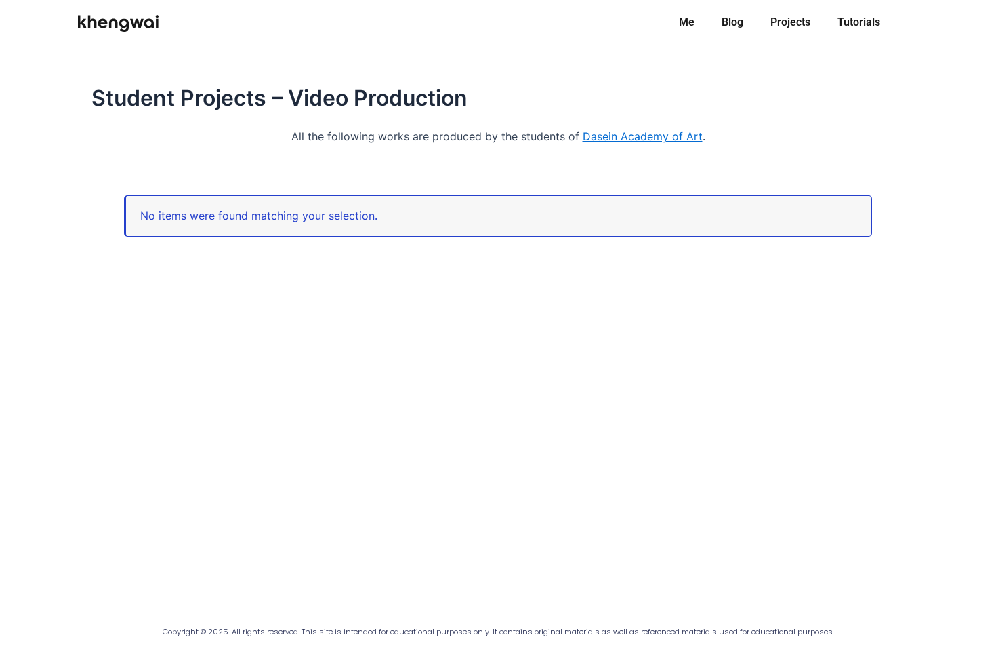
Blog (732, 22)
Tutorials (858, 22)
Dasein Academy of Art (643, 136)
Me (686, 22)
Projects (790, 22)
